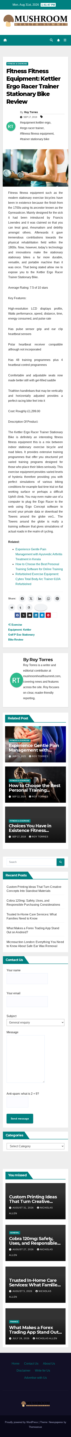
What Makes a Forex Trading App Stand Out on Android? (33, 1332)
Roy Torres (31, 112)
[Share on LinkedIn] (39, 598)
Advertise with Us (35, 1377)
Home (15, 1363)
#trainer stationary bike (34, 139)
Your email (13, 993)
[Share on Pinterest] (57, 598)
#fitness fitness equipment (37, 133)
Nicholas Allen (46, 1338)
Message (12, 1032)
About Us (49, 1363)
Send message (20, 1118)
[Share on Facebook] (22, 598)
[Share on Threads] (29, 607)
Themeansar (35, 1427)
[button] (51, 40)
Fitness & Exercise (17, 64)
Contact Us (31, 1363)
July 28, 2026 (21, 1338)
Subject (11, 1016)
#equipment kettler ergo (35, 122)
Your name (14, 970)
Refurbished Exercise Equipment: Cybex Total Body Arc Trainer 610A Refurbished (37, 579)
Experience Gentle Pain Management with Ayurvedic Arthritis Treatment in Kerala (38, 554)
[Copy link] (40, 607)
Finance (14, 1322)
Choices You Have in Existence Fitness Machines (30, 830)
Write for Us (42, 1370)
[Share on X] (30, 598)
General (14, 1233)
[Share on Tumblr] (20, 607)
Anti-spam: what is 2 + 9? (23, 1093)
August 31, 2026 (23, 1207)
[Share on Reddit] (11, 607)
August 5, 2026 (23, 1291)
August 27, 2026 (23, 1249)
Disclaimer (23, 1370)
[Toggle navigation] (65, 40)
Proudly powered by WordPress (22, 1422)
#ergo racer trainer (32, 128)
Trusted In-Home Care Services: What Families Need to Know (34, 1285)
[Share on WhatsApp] (48, 598)
